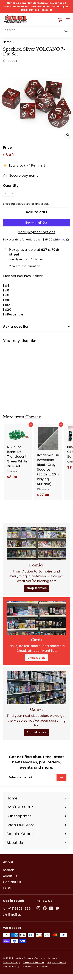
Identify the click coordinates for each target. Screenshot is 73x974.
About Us (10, 876)
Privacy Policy (11, 962)
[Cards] (36, 618)
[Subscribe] (61, 777)
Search (8, 870)
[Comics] (36, 543)
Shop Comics (36, 588)
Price (7, 147)
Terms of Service (33, 962)
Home (7, 42)
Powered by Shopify (35, 966)
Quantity (11, 185)
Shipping (9, 204)
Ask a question (16, 326)
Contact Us (12, 882)
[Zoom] (67, 134)
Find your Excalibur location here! (45, 8)
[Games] (36, 687)
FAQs (7, 888)
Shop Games (36, 732)
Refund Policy (11, 966)
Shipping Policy (56, 962)
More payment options (36, 232)
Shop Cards (36, 658)
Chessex (10, 60)
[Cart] (60, 20)
